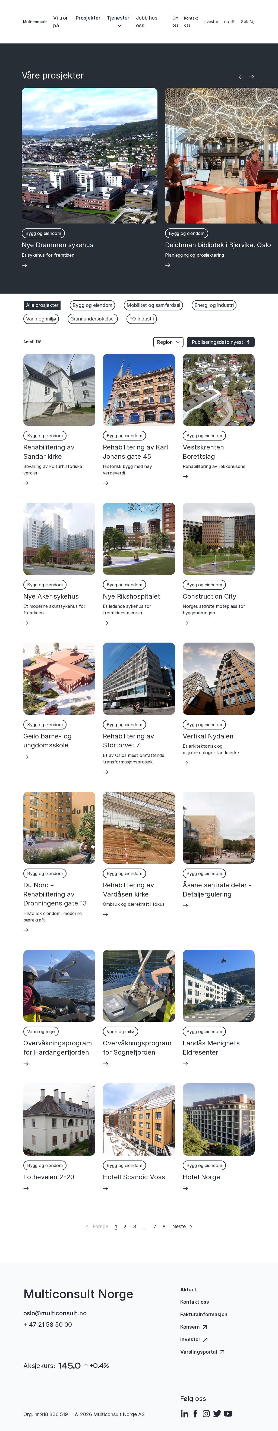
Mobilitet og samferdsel (153, 305)
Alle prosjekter (42, 305)
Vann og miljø (41, 319)
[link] (61, 21)
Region (165, 342)
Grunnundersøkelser (92, 319)
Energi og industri (214, 305)
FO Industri (141, 319)
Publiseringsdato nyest (217, 342)
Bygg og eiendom (92, 305)
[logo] (35, 21)
